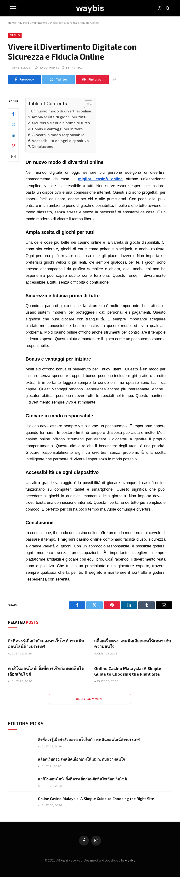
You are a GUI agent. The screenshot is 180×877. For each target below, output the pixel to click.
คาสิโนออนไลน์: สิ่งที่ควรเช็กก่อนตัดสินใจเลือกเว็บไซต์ (46, 671)
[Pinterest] (13, 145)
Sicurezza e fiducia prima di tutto (61, 122)
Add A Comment (90, 699)
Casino (15, 35)
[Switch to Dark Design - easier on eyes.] (160, 8)
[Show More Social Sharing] (114, 79)
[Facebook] (13, 113)
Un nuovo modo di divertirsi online (61, 111)
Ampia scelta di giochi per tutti (59, 117)
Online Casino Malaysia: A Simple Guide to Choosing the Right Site (127, 671)
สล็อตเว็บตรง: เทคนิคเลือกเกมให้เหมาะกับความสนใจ (132, 643)
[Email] (13, 156)
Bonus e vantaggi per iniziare (57, 129)
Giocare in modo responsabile (58, 134)
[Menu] (13, 8)
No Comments (49, 67)
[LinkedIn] (13, 135)
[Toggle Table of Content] (86, 104)
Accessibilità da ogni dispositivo (60, 140)
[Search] (167, 8)
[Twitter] (13, 124)
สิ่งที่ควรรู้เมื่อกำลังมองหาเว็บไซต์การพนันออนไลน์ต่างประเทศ (46, 643)
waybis (130, 860)
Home (12, 23)
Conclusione (42, 146)
